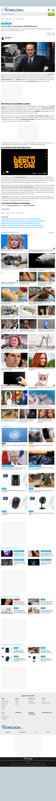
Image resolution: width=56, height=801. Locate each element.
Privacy (23, 763)
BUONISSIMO (52, 760)
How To (44, 701)
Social (3, 715)
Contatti (48, 732)
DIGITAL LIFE (32, 698)
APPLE (3, 443)
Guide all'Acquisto (46, 703)
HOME (2, 21)
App (16, 704)
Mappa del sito (22, 732)
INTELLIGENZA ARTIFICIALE (7, 466)
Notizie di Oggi (5, 701)
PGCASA (24, 760)
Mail (49, 11)
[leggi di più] (54, 38)
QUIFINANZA (47, 760)
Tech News (4, 704)
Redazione (18, 712)
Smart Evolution (32, 703)
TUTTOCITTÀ (35, 760)
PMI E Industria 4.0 (47, 712)
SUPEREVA (28, 761)
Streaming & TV (5, 716)
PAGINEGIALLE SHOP (18, 760)
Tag (36, 732)
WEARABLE (16, 599)
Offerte (3, 708)
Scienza (3, 706)
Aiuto (43, 763)
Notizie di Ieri (5, 703)
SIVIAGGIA (43, 760)
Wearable (31, 701)
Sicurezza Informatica (32, 713)
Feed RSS (8, 732)
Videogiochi (4, 718)
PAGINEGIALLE (11, 760)
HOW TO (31, 443)
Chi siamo (14, 763)
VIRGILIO (6, 760)
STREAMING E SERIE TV (8, 21)
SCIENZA (43, 599)
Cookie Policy (29, 763)
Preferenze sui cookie (37, 763)
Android (17, 701)
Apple (16, 703)
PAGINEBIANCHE (29, 760)
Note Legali (19, 763)
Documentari (5, 209)
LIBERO (2, 760)
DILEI (39, 760)
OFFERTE (4, 488)
